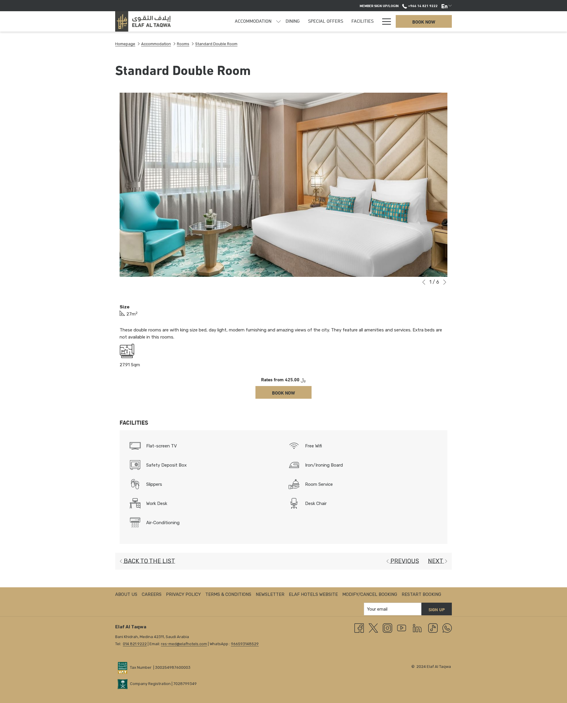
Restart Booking (421, 594)
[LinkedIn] (417, 627)
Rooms (183, 44)
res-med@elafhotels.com (184, 644)
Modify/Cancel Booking (369, 594)
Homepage (125, 44)
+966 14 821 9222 (422, 5)
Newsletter (270, 594)
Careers (152, 594)
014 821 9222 (135, 644)
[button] (283, 185)
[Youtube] (401, 627)
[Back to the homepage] (143, 21)
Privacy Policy (183, 594)
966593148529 (245, 644)
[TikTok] (433, 627)
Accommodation (156, 44)
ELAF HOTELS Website (313, 594)
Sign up (436, 609)
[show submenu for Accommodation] (278, 21)
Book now (423, 21)
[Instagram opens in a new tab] (387, 627)
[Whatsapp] (447, 627)
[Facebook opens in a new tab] (359, 627)
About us (126, 594)
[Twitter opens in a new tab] (373, 627)
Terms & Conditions (228, 594)
